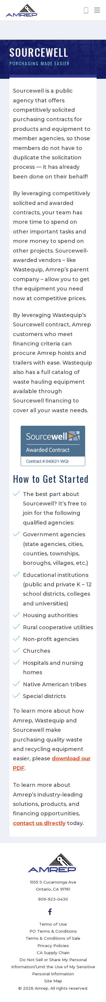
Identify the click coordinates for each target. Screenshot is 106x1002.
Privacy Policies (53, 945)
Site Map (53, 980)
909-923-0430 (53, 899)
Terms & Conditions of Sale (53, 938)
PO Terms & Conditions (53, 931)
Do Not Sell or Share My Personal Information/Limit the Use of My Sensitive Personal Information (53, 966)
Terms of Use (53, 924)
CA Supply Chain (53, 952)
